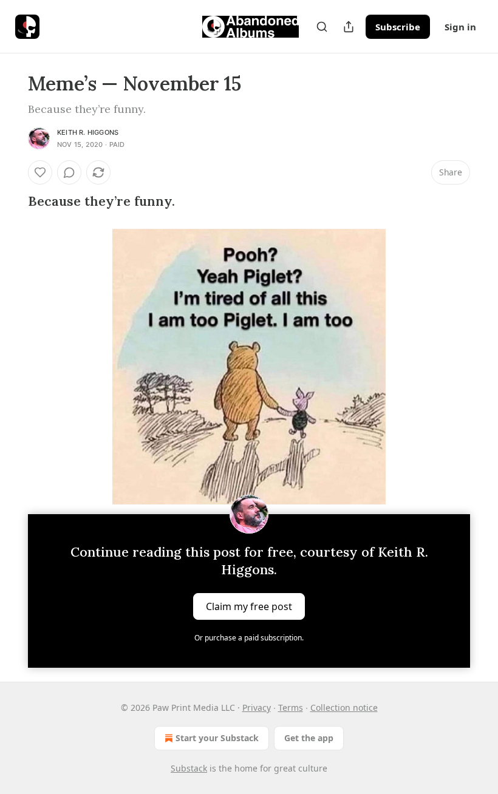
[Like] (40, 172)
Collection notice (344, 707)
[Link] (11, 201)
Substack (189, 768)
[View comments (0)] (69, 172)
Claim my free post (249, 605)
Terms (290, 707)
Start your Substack (217, 738)
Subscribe (397, 27)
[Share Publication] (348, 27)
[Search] (322, 27)
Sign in (460, 27)
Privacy (256, 707)
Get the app (308, 738)
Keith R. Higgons (87, 132)
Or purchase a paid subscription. (249, 638)
